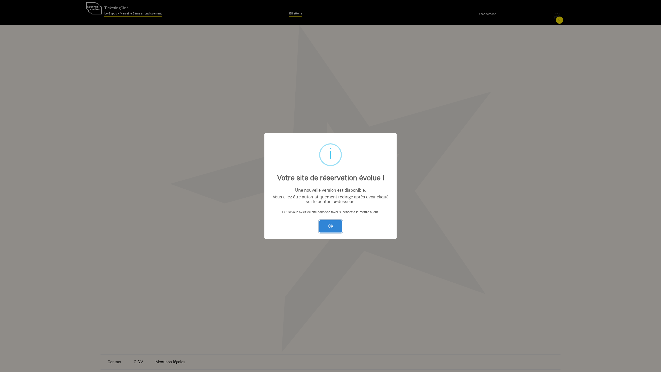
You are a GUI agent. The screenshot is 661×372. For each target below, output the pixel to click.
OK (330, 226)
